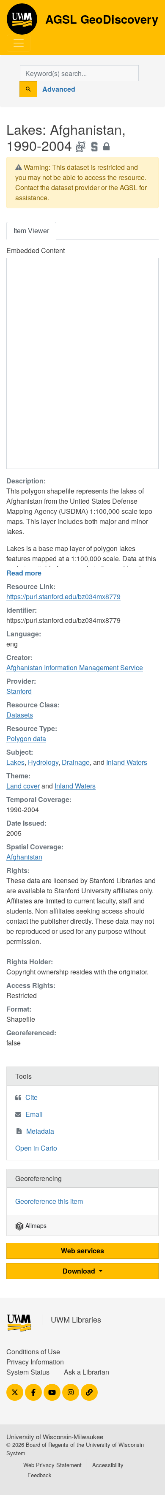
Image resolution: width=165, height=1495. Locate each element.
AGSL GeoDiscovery (22, 22)
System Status (28, 1372)
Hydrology (43, 762)
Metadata (40, 1131)
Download (80, 1271)
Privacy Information (35, 1362)
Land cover (23, 786)
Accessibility (108, 1465)
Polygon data (26, 738)
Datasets (19, 715)
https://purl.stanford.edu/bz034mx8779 (63, 596)
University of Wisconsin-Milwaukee (54, 1436)
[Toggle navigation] (18, 43)
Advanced (58, 89)
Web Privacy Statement (52, 1465)
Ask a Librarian (86, 1372)
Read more (23, 573)
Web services (82, 1250)
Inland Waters (126, 762)
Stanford (19, 691)
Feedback (40, 1475)
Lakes (15, 762)
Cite (31, 1097)
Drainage (76, 762)
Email (34, 1114)
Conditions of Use (33, 1351)
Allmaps (35, 1225)
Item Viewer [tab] (31, 230)
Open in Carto (36, 1148)
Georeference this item (49, 1201)
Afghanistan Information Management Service (74, 667)
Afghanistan (24, 857)
